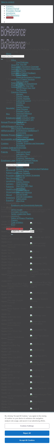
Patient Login (12, 172)
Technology (20, 145)
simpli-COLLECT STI (25, 120)
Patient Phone (16, 83)
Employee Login (13, 118)
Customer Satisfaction (25, 158)
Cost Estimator (22, 62)
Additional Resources (25, 162)
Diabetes (19, 105)
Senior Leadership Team (21, 214)
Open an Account (23, 152)
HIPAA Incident (7, 131)
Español (10, 200)
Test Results (21, 90)
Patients (10, 58)
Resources (15, 150)
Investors (14, 73)
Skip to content (7, 2)
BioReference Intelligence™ (27, 131)
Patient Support (22, 137)
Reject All (27, 433)
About (13, 65)
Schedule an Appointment (26, 84)
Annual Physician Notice (12, 122)
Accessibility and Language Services (17, 139)
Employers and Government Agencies (26, 205)
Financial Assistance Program (28, 77)
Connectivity (21, 133)
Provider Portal (13, 10)
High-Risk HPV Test (24, 186)
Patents (4, 152)
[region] (27, 428)
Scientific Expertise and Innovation (30, 143)
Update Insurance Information (28, 69)
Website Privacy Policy (11, 135)
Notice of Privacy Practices (22, 218)
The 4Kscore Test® (18, 75)
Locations (10, 13)
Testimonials (21, 148)
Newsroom (15, 67)
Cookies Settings (8, 148)
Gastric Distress (23, 107)
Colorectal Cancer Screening (28, 175)
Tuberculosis (21, 199)
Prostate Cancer (23, 111)
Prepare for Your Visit (25, 86)
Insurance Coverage (24, 135)
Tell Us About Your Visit (25, 88)
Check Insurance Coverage (27, 67)
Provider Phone (17, 85)
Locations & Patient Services (23, 79)
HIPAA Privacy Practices (12, 126)
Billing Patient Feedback (26, 73)
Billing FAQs (21, 71)
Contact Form (16, 87)
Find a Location (22, 81)
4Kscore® (10, 170)
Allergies (19, 94)
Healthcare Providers (16, 189)
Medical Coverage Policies (27, 160)
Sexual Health (22, 116)
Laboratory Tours (23, 154)
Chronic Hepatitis (23, 98)
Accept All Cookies (26, 440)
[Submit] (12, 234)
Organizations (12, 203)
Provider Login (13, 175)
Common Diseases (19, 92)
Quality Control (22, 141)
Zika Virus (20, 124)
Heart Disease (22, 109)
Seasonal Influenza (24, 113)
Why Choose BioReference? (22, 128)
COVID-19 (20, 103)
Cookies (4, 143)
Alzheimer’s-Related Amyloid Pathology (32, 169)
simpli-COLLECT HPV (25, 118)
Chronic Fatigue (22, 96)
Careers (9, 6)
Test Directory (12, 15)
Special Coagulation (24, 197)
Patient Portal (12, 8)
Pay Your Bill (21, 64)
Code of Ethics (17, 222)
